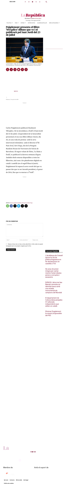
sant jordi (26, 202)
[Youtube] (35, 451)
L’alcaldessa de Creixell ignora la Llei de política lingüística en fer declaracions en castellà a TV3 (54, 259)
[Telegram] (32, 1)
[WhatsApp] (39, 1)
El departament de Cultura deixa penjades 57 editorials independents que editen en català (53, 302)
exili (19, 202)
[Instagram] (28, 1)
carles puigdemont (14, 202)
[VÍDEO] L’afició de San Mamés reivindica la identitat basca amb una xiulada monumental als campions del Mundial (53, 287)
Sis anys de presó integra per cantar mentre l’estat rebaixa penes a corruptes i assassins (53, 273)
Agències (16, 91)
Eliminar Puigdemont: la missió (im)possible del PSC (53, 313)
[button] (46, 2)
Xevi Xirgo (30, 202)
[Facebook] (25, 1)
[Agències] (10, 91)
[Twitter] (36, 1)
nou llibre (22, 202)
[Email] (26, 69)
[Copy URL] (22, 69)
